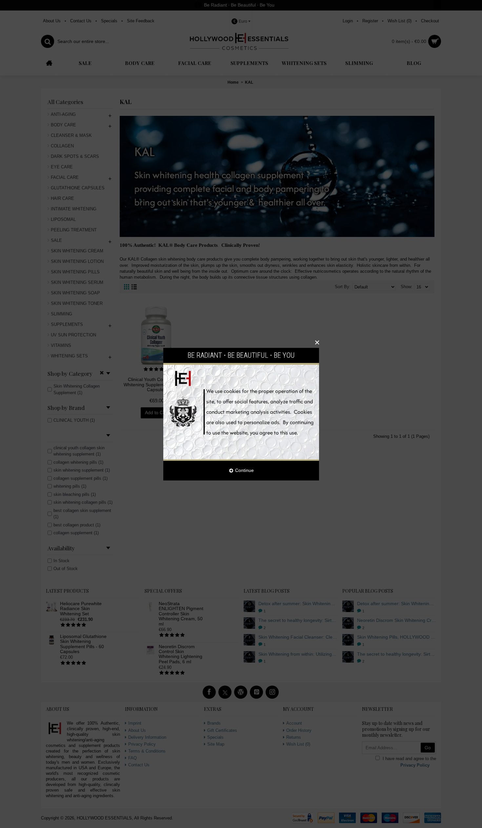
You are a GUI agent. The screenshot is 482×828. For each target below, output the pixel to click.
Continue (244, 470)
